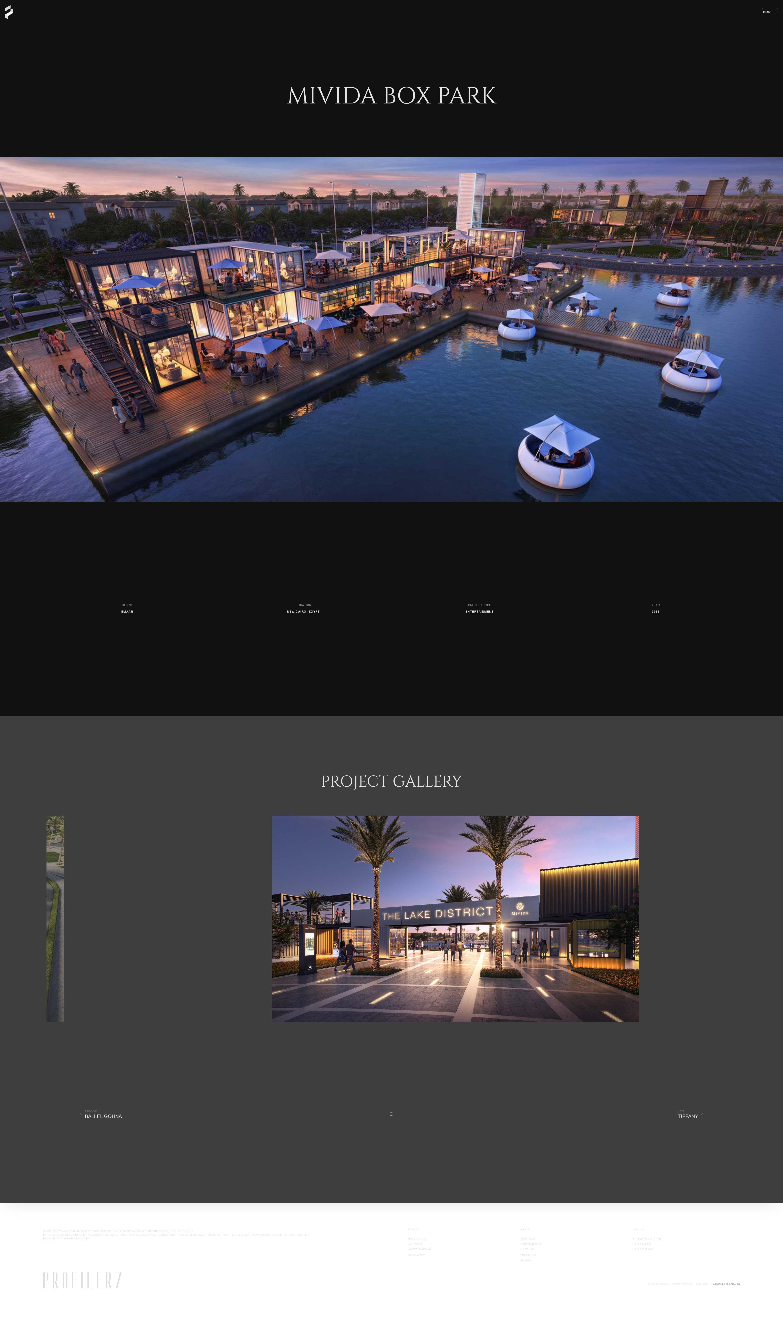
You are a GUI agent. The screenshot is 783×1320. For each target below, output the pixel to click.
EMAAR (127, 611)
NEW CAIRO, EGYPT (303, 611)
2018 (656, 611)
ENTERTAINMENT (480, 611)
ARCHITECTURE (417, 1239)
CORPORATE (528, 1239)
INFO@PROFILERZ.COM (647, 1239)
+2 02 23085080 (642, 1244)
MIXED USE (527, 1249)
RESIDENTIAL (528, 1254)
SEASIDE (525, 1259)
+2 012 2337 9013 (643, 1249)
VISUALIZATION (417, 1254)
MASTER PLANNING (419, 1249)
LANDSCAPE (415, 1244)
